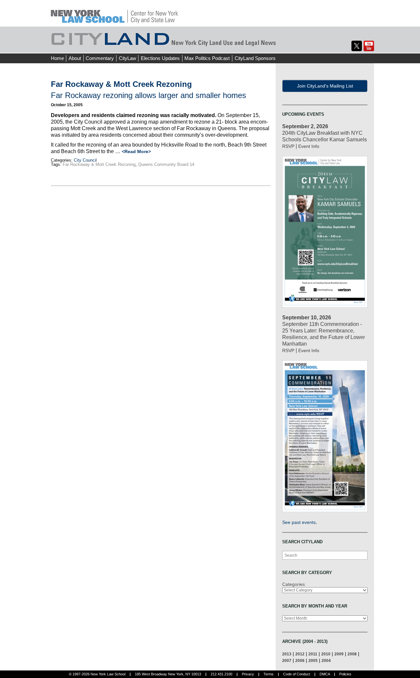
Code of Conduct (296, 674)
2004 (326, 660)
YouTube (369, 46)
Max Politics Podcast (207, 58)
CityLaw (127, 58)
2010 (325, 654)
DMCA (325, 674)
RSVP (288, 146)
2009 (339, 654)
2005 (313, 660)
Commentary (100, 58)
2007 (286, 660)
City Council (85, 160)
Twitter (356, 46)
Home (57, 58)
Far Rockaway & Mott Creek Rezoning (99, 164)
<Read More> (136, 151)
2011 (312, 654)
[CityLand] (114, 13)
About (75, 58)
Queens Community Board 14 (166, 164)
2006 (299, 660)
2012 (299, 654)
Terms (268, 674)
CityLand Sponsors (255, 58)
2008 (352, 654)
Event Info (308, 146)
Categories (293, 584)
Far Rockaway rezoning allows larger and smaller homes (148, 95)
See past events (299, 522)
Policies (345, 674)
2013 (286, 654)
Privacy (248, 674)
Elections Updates (160, 58)
